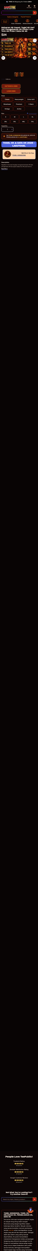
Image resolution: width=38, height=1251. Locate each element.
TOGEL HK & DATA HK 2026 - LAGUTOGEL (19, 144)
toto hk (11, 1230)
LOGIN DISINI (11, 91)
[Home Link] (10, 7)
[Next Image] (34, 57)
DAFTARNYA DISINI (11, 86)
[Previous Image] (3, 57)
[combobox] (17, 13)
